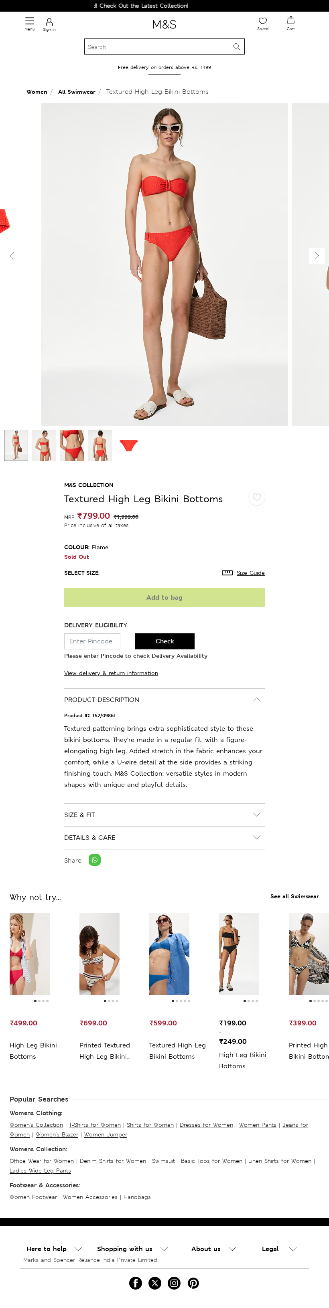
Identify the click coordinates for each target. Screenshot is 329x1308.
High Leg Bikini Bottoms (33, 1051)
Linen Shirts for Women (279, 1160)
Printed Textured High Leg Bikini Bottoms (104, 1051)
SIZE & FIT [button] (79, 815)
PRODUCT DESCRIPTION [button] (101, 699)
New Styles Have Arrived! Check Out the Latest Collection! (97, 5)
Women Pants (257, 1124)
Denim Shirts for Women (113, 1160)
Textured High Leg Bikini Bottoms (177, 1051)
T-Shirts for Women (95, 1124)
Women (36, 91)
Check (165, 641)
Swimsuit (163, 1160)
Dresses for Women (206, 1124)
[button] (317, 256)
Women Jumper (105, 1134)
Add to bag (164, 597)
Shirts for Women (150, 1124)
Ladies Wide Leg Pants (40, 1170)
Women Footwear (33, 1197)
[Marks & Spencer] (164, 30)
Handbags (137, 1197)
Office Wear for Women (42, 1160)
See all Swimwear (294, 896)
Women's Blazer (57, 1134)
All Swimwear (76, 91)
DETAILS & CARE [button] (89, 837)
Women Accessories (90, 1197)
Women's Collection (36, 1124)
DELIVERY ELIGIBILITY (95, 625)
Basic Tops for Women (211, 1160)
